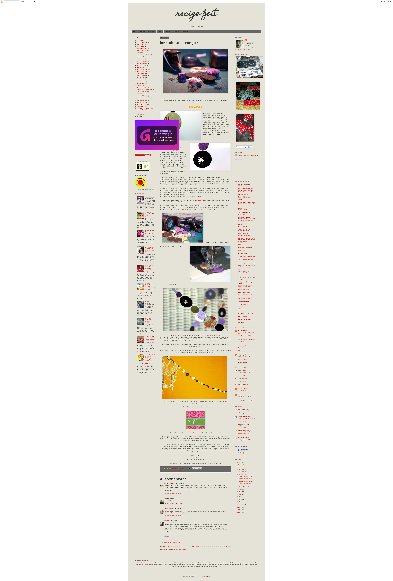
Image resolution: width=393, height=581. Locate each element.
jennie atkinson (243, 384)
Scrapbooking (187, 471)
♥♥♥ (239, 270)
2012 (239, 464)
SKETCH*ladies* (243, 362)
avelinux (240, 395)
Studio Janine (242, 316)
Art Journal (141, 46)
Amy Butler (140, 44)
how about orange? (244, 483)
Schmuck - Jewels (142, 94)
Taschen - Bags (142, 112)
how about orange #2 (245, 481)
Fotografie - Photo (143, 55)
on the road (141, 78)
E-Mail (160, 32)
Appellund (241, 322)
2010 (239, 507)
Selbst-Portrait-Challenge (246, 340)
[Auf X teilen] (197, 468)
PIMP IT (139, 85)
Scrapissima (241, 276)
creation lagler (243, 253)
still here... (242, 226)
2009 (239, 509)
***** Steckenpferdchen (245, 189)
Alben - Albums (142, 42)
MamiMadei (190, 433)
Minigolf (148, 301)
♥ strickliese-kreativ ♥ (246, 401)
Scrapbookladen (201, 200)
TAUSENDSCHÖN (242, 371)
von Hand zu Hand (243, 424)
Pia (165, 498)
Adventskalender (243, 261)
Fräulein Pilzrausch (244, 319)
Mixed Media (141, 73)
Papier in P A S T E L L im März (149, 214)
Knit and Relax (243, 389)
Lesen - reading (142, 71)
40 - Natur (241, 341)
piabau (240, 208)
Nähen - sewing (142, 76)
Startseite (195, 546)
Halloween (169, 471)
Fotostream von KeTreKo (145, 166)
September (242, 486)
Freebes (176, 32)
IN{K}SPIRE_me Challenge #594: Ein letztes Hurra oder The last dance (246, 334)
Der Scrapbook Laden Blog (246, 202)
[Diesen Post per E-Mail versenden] (193, 468)
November (242, 472)
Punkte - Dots (141, 87)
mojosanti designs (244, 217)
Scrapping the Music (143, 98)
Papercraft (177, 471)
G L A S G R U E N (244, 229)
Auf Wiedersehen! (243, 425)
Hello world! (242, 452)
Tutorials (168, 32)
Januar (241, 504)
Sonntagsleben (141, 104)
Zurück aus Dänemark (244, 380)
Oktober (241, 474)
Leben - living (142, 69)
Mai (240, 494)
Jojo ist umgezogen (244, 235)
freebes (139, 57)
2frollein (140, 40)
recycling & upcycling (144, 90)
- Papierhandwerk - (244, 301)
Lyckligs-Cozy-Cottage (245, 313)
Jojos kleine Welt (244, 233)
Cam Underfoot (141, 48)
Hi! (239, 310)
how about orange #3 (245, 478)
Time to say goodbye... (245, 298)
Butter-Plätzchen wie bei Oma (149, 285)
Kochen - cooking (142, 65)
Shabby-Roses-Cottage (245, 430)
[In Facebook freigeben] (199, 468)
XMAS (138, 116)
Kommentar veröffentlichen (171, 542)
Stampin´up (140, 106)
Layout (139, 67)
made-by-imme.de (243, 194)
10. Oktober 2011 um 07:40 (173, 539)
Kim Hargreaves (142, 63)
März (240, 499)
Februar (241, 501)
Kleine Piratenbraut (244, 417)
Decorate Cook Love (244, 297)
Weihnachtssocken (243, 230)
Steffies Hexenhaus (244, 184)
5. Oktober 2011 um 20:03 (173, 503)
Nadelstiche (241, 309)
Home (134, 32)
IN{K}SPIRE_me (242, 331)
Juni (240, 491)
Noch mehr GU (242, 390)
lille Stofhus (242, 378)
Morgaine (167, 520)
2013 (239, 462)
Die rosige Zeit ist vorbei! (148, 320)
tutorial (139, 114)
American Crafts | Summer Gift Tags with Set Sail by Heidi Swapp (247, 220)
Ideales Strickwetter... (246, 396)
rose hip (240, 225)
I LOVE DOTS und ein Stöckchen (149, 267)
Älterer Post (226, 546)
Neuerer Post (164, 546)
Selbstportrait (142, 100)
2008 (239, 512)
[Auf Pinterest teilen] (201, 468)
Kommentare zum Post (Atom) (177, 549)
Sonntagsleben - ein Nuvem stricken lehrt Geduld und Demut (150, 250)
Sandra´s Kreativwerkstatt (246, 264)
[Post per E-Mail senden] (189, 468)
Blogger (206, 576)
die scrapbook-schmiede (245, 259)
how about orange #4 (245, 476)
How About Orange (243, 438)
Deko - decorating (143, 50)
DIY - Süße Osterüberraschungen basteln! (244, 198)
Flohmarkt (185, 32)
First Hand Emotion (244, 212)
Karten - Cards (142, 61)
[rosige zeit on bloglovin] (244, 148)
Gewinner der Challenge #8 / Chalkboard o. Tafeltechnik (246, 304)
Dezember (242, 469)
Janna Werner (168, 509)
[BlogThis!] (195, 468)
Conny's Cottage (243, 409)
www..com (143, 161)
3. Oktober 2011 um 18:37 (173, 493)
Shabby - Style (142, 102)
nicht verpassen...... (245, 294)
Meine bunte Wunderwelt (245, 247)
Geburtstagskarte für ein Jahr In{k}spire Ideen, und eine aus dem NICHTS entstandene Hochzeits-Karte (146, 360)
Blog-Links (151, 32)
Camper (240, 185)
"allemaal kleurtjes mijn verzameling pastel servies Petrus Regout (247, 239)
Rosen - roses (141, 92)
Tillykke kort (242, 209)
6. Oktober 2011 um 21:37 (173, 515)
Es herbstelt (242, 214)
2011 (239, 467)
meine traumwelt (169, 483)
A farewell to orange (245, 439)
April (241, 496)
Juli (240, 489)
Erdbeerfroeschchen (244, 292)
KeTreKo (249, 40)
